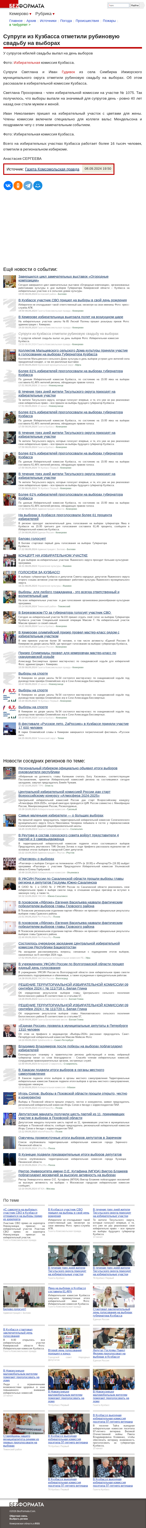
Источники (48, 21)
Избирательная (27, 63)
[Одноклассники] (18, 185)
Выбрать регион (19, 1519)
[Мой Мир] (37, 185)
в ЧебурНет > (20, 25)
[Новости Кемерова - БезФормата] (23, 5)
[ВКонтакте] (8, 185)
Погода (66, 21)
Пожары (109, 21)
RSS (37, 1523)
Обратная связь (18, 1516)
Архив (31, 21)
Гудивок (68, 72)
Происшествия (87, 21)
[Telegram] (28, 185)
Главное (16, 21)
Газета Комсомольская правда (52, 169)
